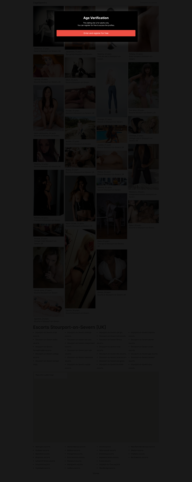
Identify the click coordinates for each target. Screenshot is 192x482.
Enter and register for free (96, 33)
